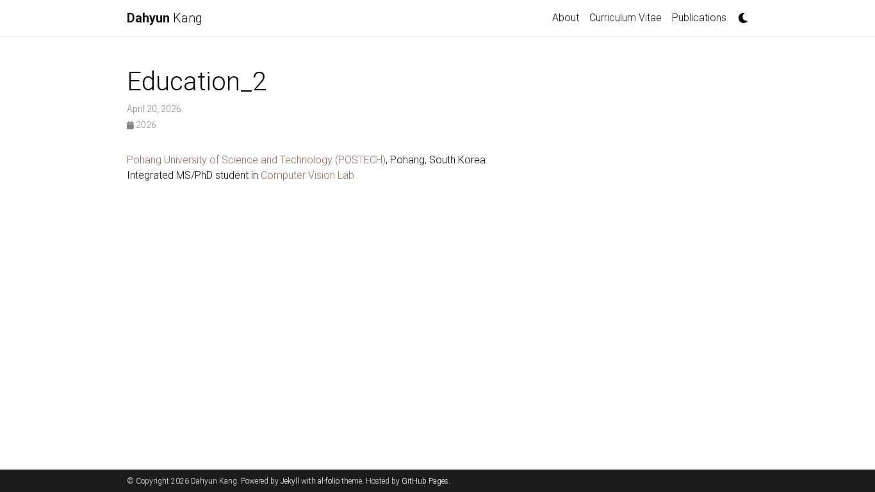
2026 (145, 125)
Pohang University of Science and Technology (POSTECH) (256, 160)
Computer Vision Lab (307, 175)
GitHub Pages (425, 481)
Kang (164, 18)
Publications (699, 18)
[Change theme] (740, 14)
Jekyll (290, 481)
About (565, 18)
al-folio (328, 481)
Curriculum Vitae (625, 18)
